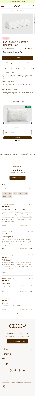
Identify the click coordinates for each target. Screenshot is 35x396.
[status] (33, 6)
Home (3, 10)
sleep (9, 196)
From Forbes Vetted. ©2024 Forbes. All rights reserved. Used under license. (16, 382)
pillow (4, 193)
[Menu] (6, 5)
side (26, 193)
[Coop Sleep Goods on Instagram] (11, 370)
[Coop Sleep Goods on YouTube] (24, 370)
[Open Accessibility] (3, 386)
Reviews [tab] (3, 184)
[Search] (29, 6)
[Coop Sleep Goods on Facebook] (19, 370)
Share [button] (4, 225)
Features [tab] (6, 68)
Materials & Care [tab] (16, 68)
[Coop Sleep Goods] (17, 5)
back (15, 193)
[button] (29, 225)
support (21, 193)
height (4, 196)
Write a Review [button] (17, 178)
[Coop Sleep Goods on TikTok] (15, 370)
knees (9, 193)
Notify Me (17, 57)
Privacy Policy (20, 377)
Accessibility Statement (6, 380)
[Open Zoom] (17, 24)
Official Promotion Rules (12, 377)
